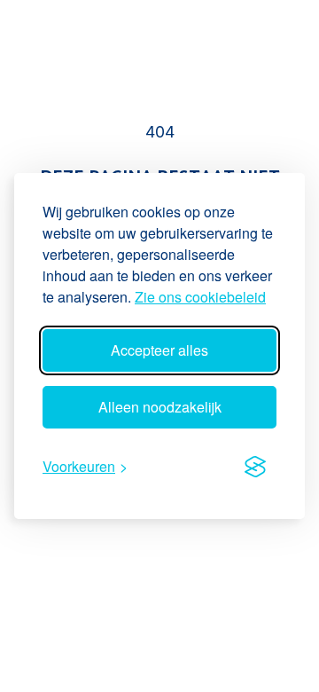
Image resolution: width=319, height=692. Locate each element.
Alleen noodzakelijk (160, 407)
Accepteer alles (159, 350)
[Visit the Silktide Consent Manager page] (255, 466)
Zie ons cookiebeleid (200, 297)
